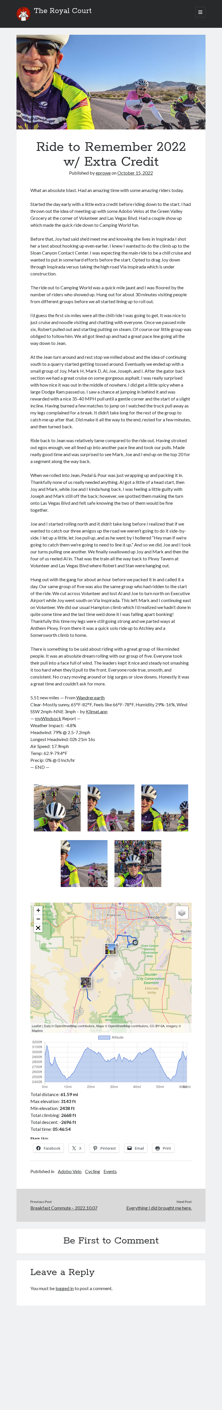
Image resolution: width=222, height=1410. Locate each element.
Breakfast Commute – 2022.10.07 (63, 1207)
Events (110, 1171)
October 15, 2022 (135, 172)
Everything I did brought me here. (159, 1207)
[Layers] (181, 912)
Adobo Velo (70, 1171)
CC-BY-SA (157, 1025)
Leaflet (36, 1025)
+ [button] (38, 910)
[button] (57, 809)
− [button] (38, 919)
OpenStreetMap (66, 1025)
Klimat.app (97, 711)
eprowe (103, 172)
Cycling (92, 1171)
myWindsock (48, 718)
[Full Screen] (38, 927)
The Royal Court (63, 11)
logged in (65, 1288)
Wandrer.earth (90, 697)
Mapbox (37, 1030)
